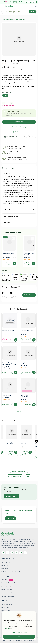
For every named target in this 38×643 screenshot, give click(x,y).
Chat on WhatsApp (11, 496)
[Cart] (35, 7)
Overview (6, 173)
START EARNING (30, 2)
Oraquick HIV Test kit (8, 330)
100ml (5, 95)
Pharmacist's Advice (10, 216)
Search (32, 12)
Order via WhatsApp (18, 127)
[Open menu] (2, 7)
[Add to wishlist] (13, 238)
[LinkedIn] (16, 552)
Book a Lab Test (6, 586)
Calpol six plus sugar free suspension (8, 254)
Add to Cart (19, 122)
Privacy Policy (6, 628)
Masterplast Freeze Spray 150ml (29, 254)
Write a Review (29, 295)
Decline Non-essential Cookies (19, 632)
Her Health (4, 568)
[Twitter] (12, 552)
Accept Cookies (19, 637)
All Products (11, 17)
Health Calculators (7, 589)
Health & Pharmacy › (13, 467)
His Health (4, 565)
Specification (8, 222)
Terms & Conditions (7, 604)
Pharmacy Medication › (19, 471)
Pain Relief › (27, 467)
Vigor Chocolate (6, 395)
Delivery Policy (5, 607)
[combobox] (8, 103)
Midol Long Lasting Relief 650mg (11, 442)
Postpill (23, 363)
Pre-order (9, 340)
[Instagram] (7, 552)
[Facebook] (3, 552)
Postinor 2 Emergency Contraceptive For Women (9, 363)
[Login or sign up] (32, 7)
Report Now (10, 518)
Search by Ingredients (8, 593)
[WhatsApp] (25, 552)
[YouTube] (21, 552)
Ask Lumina (6, 580)
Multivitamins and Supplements (11, 572)
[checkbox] (4, 111)
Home (3, 17)
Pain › (28, 476)
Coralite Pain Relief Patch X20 (26, 442)
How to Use (7, 210)
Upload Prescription (7, 596)
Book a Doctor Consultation (9, 583)
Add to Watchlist (20, 132)
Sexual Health (5, 562)
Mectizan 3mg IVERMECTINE (24, 396)
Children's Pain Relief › (15, 476)
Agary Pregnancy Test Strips (27, 331)
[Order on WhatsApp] (14, 263)
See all (19, 411)
